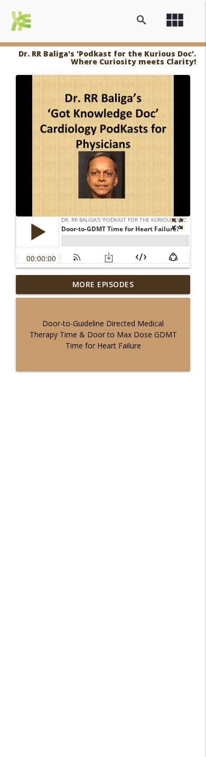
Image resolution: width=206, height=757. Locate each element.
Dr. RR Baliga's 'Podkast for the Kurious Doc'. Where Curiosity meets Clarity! (107, 58)
